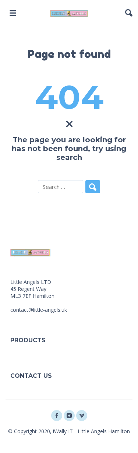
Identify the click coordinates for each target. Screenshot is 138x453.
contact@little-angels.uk (38, 309)
